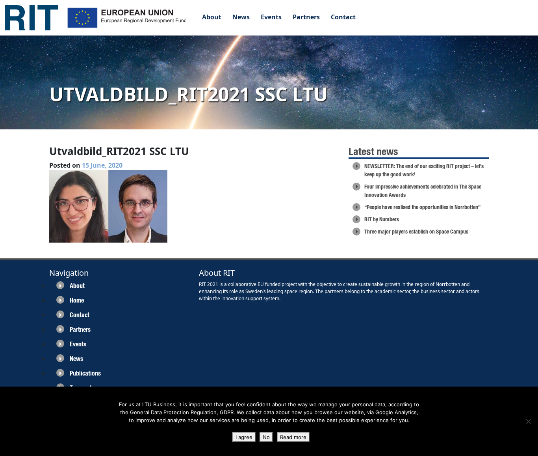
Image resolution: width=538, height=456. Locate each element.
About (211, 17)
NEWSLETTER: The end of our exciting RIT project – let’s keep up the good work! (424, 170)
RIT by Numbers (381, 219)
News (241, 17)
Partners (306, 17)
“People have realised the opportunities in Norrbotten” (422, 207)
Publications (85, 373)
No (266, 437)
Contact (343, 17)
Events (271, 17)
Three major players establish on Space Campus (416, 231)
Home (77, 300)
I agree (244, 437)
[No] (528, 421)
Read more (293, 437)
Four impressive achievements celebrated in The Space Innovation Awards (422, 190)
